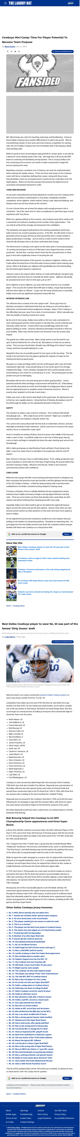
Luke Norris (10, 637)
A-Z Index (10, 1122)
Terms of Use (11, 1118)
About (8, 1110)
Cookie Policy (25, 1118)
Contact (41, 1110)
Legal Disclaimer (44, 1118)
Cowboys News (18, 606)
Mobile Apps (11, 1114)
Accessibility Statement (64, 1118)
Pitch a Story (43, 1114)
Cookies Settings (27, 1122)
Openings (24, 1110)
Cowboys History (19, 1094)
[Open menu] (5, 3)
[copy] (19, 51)
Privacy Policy (60, 1114)
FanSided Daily (26, 1114)
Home (8, 606)
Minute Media (15, 1127)
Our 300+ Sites (61, 1110)
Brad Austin (10, 47)
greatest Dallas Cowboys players (53, 695)
